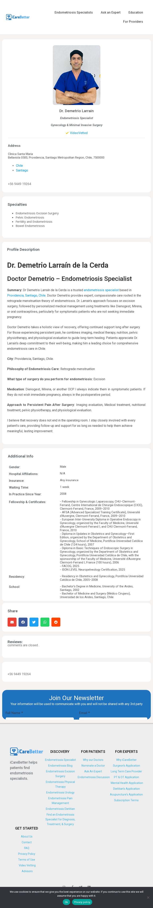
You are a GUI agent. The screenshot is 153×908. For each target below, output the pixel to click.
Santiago (22, 170)
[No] (148, 897)
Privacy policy (82, 902)
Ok (66, 902)
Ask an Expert (111, 12)
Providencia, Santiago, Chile (26, 295)
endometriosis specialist (101, 290)
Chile (19, 165)
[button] (12, 622)
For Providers (133, 22)
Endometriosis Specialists (74, 12)
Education (135, 12)
